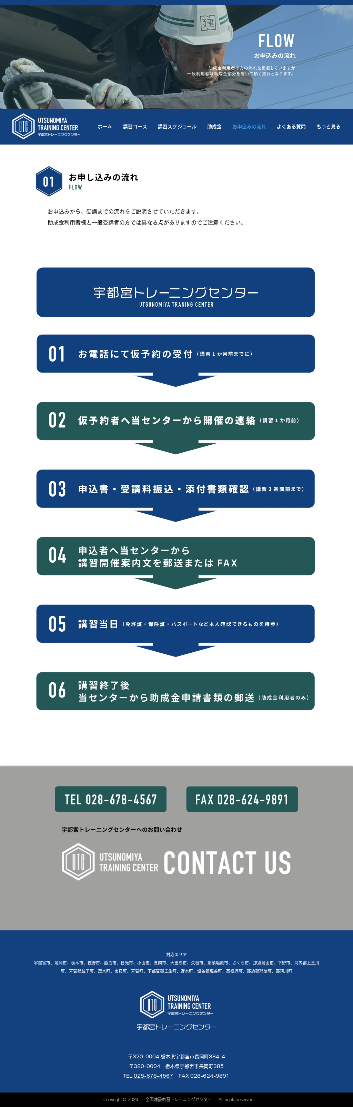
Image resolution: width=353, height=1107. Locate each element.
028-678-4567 (153, 1076)
